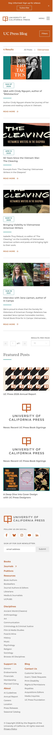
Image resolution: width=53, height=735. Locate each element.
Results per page (40, 338)
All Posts (28, 49)
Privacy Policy (10, 729)
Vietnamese (43, 49)
